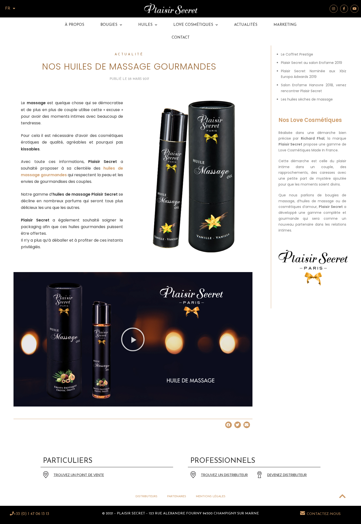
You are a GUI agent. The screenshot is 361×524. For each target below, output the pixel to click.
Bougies (108, 25)
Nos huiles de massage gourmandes (129, 66)
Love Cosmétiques (193, 25)
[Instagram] (334, 9)
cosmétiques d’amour (297, 206)
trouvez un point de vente (79, 474)
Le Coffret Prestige (297, 54)
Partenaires (176, 496)
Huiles (145, 25)
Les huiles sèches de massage (307, 99)
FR (7, 9)
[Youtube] (354, 9)
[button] (133, 339)
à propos (74, 25)
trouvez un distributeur (224, 474)
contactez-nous (324, 514)
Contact (181, 38)
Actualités (245, 25)
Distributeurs (146, 496)
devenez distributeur (287, 474)
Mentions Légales (210, 496)
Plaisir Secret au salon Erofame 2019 (311, 62)
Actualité (129, 54)
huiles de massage (317, 201)
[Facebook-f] (344, 9)
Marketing (285, 25)
